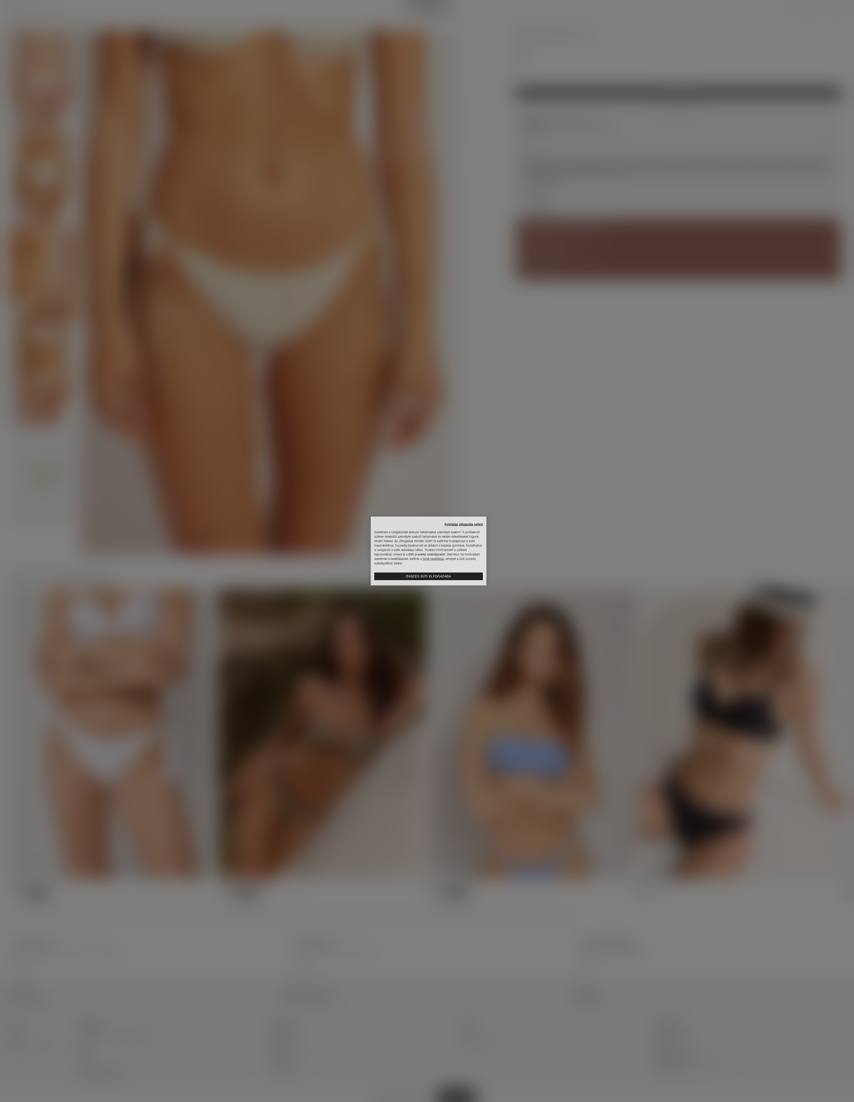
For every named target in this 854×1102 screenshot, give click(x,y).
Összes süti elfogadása (428, 576)
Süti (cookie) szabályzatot (426, 554)
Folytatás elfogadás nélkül (464, 524)
